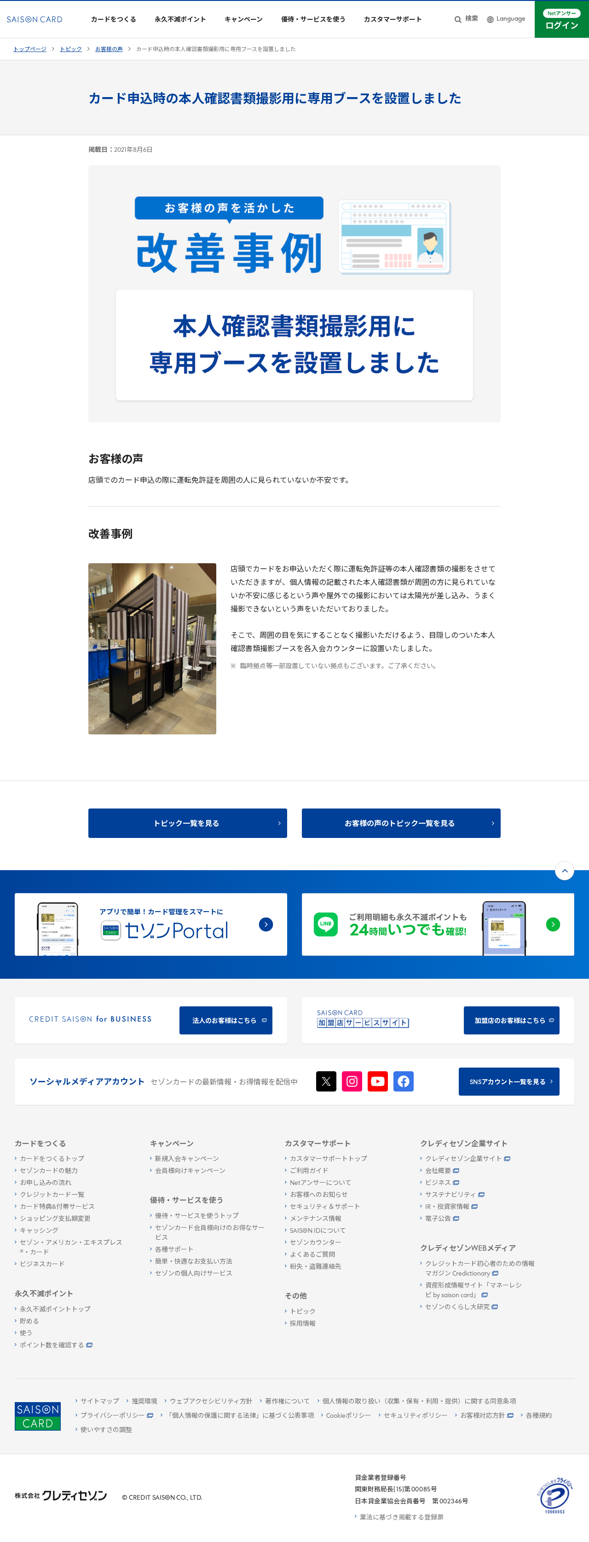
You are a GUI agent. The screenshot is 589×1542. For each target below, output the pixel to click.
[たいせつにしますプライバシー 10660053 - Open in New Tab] (555, 1514)
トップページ (29, 49)
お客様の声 (109, 49)
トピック (71, 49)
